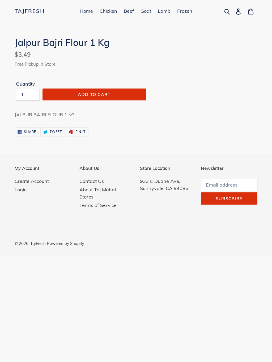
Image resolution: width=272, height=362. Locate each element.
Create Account (32, 181)
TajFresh (30, 11)
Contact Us (91, 181)
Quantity (25, 84)
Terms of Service (98, 205)
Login (21, 190)
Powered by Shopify (65, 243)
